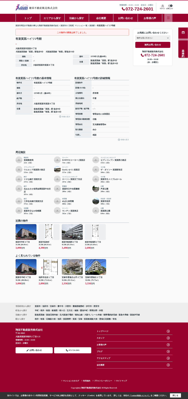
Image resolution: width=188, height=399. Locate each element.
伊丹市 (89, 306)
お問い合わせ (125, 18)
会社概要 (101, 18)
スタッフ (100, 338)
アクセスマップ (103, 358)
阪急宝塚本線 (52, 315)
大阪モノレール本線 (93, 315)
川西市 (68, 306)
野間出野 (94, 310)
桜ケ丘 (62, 310)
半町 (37, 310)
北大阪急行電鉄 (67, 315)
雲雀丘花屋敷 (105, 319)
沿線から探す (76, 18)
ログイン (162, 8)
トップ (28, 18)
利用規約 (86, 381)
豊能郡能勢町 (78, 306)
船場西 (55, 310)
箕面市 (24, 48)
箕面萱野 (67, 319)
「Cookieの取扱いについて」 (140, 396)
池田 (59, 319)
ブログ (100, 351)
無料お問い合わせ (153, 45)
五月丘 (70, 310)
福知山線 (79, 315)
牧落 (104, 63)
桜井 (42, 310)
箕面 (29, 48)
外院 (101, 310)
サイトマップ (121, 381)
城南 (76, 310)
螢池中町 (84, 310)
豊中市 (60, 306)
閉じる (175, 395)
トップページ (102, 331)
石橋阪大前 (51, 319)
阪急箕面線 (95, 60)
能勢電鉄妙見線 (110, 315)
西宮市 (96, 306)
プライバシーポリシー (103, 381)
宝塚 (80, 319)
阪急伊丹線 (135, 315)
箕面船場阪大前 (90, 319)
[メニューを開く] (168, 18)
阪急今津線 (124, 315)
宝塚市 (53, 306)
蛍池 (114, 319)
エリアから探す (52, 18)
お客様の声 (150, 18)
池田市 (45, 306)
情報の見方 (66, 117)
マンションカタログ (71, 381)
